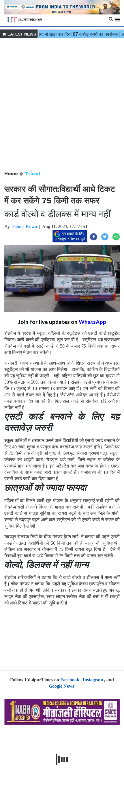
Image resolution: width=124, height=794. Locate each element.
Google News (61, 686)
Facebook (69, 679)
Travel (32, 173)
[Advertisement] (62, 105)
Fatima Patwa (24, 226)
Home (11, 173)
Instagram (93, 679)
